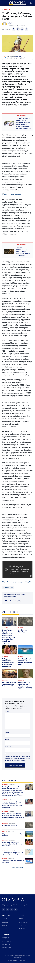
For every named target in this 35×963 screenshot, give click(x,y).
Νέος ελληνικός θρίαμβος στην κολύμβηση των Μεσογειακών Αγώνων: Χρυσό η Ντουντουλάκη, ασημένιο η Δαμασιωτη (8, 636)
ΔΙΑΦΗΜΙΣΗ (6, 944)
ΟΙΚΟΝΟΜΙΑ (23, 922)
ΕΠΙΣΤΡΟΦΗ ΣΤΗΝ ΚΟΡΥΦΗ (17, 960)
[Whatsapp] (22, 29)
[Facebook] (13, 29)
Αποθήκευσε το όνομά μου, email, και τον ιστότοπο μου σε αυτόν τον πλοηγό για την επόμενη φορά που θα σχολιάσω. (17, 758)
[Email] (12, 909)
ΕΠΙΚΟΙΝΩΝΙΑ (6, 948)
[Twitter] (18, 29)
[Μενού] (4, 3)
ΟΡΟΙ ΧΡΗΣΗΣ (6, 941)
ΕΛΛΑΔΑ (4, 929)
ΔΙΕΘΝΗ (4, 925)
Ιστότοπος (8, 747)
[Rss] (16, 909)
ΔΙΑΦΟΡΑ (6, 10)
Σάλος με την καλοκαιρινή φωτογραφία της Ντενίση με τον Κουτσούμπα (8, 662)
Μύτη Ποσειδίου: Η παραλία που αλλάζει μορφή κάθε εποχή (25, 661)
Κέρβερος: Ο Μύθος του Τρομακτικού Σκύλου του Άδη (9, 684)
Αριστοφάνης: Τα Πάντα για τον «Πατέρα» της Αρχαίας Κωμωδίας (25, 685)
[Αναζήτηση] (31, 3)
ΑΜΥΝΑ (4, 919)
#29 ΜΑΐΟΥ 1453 (8, 587)
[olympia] (17, 3)
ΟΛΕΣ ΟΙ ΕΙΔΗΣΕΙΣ (17, 867)
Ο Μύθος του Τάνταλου (22, 631)
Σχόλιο (7, 711)
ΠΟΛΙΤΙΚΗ (22, 925)
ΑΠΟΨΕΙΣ (5, 922)
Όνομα (7, 732)
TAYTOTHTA (6, 938)
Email (7, 739)
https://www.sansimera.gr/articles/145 (17, 582)
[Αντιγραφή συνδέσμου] (26, 29)
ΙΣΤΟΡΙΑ (21, 919)
